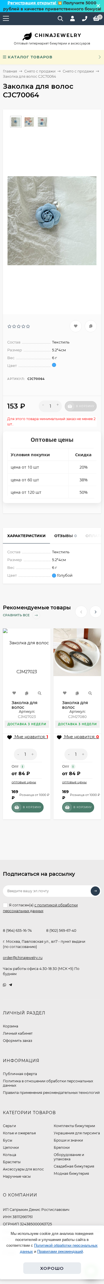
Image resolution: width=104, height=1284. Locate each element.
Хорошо (52, 1268)
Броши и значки (68, 1140)
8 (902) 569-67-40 (61, 930)
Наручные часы (17, 1176)
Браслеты (12, 1162)
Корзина (10, 1026)
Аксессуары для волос (23, 1169)
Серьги (9, 1126)
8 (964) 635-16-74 (17, 930)
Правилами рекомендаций (60, 1251)
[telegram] (10, 985)
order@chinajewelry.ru (22, 957)
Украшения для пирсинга (77, 1133)
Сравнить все (16, 615)
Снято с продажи (39, 71)
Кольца (9, 1155)
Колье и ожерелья (19, 1133)
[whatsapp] (4, 985)
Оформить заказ (17, 1040)
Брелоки (62, 1147)
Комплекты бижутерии (74, 1126)
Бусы (7, 1140)
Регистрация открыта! (32, 2)
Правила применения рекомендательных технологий (51, 1092)
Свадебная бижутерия (74, 1166)
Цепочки (11, 1147)
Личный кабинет (18, 1033)
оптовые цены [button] (24, 782)
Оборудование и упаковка (69, 1157)
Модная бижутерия (71, 1173)
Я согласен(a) (40, 908)
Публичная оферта (20, 1074)
